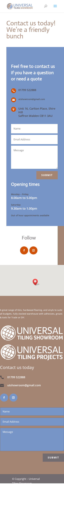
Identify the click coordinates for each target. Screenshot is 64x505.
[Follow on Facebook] (24, 250)
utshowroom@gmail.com (31, 99)
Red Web (37, 493)
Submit (47, 175)
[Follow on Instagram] (33, 250)
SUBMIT (53, 457)
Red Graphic (35, 502)
